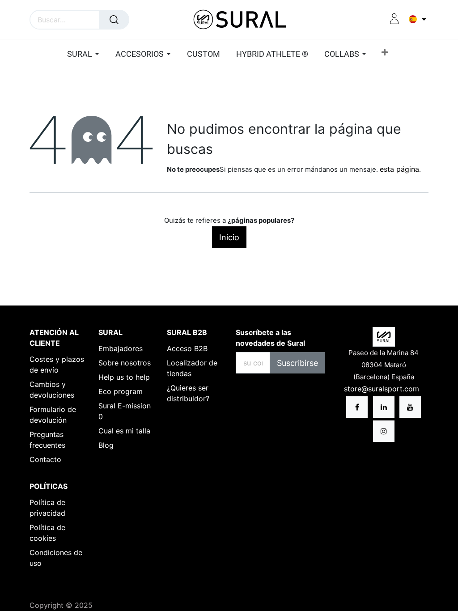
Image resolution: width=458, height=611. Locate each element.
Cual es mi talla (124, 430)
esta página (399, 169)
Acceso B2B (187, 348)
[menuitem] (203, 54)
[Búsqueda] (114, 20)
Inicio (229, 237)
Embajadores (120, 348)
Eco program (120, 391)
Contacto (45, 459)
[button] (385, 54)
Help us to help (124, 377)
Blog (106, 445)
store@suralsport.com (382, 388)
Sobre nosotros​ (124, 362)
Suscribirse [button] (297, 363)
